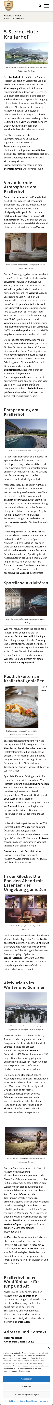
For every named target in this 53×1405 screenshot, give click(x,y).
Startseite (7, 18)
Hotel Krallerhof (12, 15)
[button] (48, 1347)
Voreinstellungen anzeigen (27, 1394)
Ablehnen (26, 1386)
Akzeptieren (26, 1379)
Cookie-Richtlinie (11, 1401)
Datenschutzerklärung (28, 1401)
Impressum (43, 1401)
